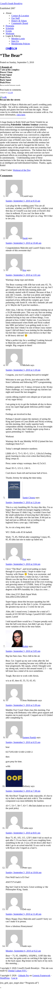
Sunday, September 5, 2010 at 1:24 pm (23, 502)
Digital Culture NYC (17, 970)
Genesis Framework (41, 975)
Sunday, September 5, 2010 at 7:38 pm (23, 791)
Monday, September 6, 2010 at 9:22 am (23, 951)
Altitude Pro (23, 975)
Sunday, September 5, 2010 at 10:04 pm (23, 872)
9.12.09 (10, 92)
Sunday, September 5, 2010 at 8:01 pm (23, 833)
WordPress (5, 978)
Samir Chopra (29, 497)
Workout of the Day (22, 170)
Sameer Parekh (29, 737)
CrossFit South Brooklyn (11, 3)
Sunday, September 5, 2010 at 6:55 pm (23, 742)
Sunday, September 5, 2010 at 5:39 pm (23, 705)
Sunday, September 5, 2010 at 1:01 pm (23, 275)
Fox (24, 559)
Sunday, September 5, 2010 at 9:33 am (23, 201)
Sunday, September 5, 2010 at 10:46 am (23, 243)
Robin (25, 646)
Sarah (25, 238)
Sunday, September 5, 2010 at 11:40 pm (23, 914)
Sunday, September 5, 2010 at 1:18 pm (23, 370)
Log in (14, 978)
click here (21, 114)
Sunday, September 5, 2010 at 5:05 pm (23, 651)
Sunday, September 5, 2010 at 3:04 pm (23, 564)
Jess (24, 270)
